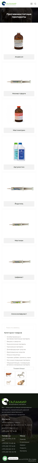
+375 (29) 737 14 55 (9, 431)
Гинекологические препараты (16, 344)
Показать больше (19, 368)
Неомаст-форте (19, 94)
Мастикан (19, 241)
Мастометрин (19, 130)
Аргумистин (19, 167)
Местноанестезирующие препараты (18, 360)
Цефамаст (19, 277)
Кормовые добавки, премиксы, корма (19, 357)
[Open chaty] (5, 458)
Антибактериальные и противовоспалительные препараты (18, 338)
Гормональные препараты (15, 347)
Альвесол (19, 57)
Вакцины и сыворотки (14, 341)
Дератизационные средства (16, 352)
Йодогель (19, 204)
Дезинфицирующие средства (16, 349)
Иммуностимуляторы (13, 355)
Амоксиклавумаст (19, 314)
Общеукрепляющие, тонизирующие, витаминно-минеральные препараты (18, 364)
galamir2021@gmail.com (10, 428)
